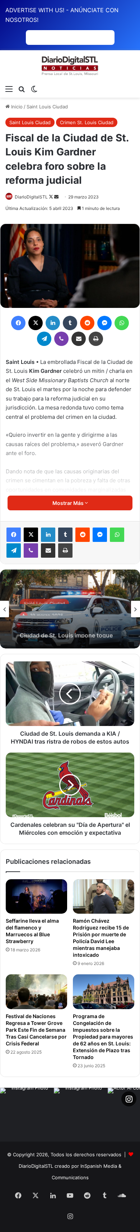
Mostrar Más (68, 503)
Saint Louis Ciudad (47, 106)
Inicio (16, 106)
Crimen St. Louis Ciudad (86, 122)
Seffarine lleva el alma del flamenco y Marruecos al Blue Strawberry (32, 931)
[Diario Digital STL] (70, 65)
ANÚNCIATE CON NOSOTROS (70, 37)
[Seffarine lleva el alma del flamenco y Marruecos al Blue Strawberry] (36, 896)
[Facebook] (13, 535)
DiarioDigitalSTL (31, 197)
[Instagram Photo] (27, 1115)
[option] (70, 609)
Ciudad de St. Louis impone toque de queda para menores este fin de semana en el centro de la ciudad (67, 627)
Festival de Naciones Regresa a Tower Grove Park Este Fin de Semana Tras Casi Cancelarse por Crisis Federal (36, 1029)
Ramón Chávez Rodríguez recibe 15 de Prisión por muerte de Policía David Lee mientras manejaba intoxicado (101, 938)
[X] (31, 535)
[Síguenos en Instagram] (129, 1098)
